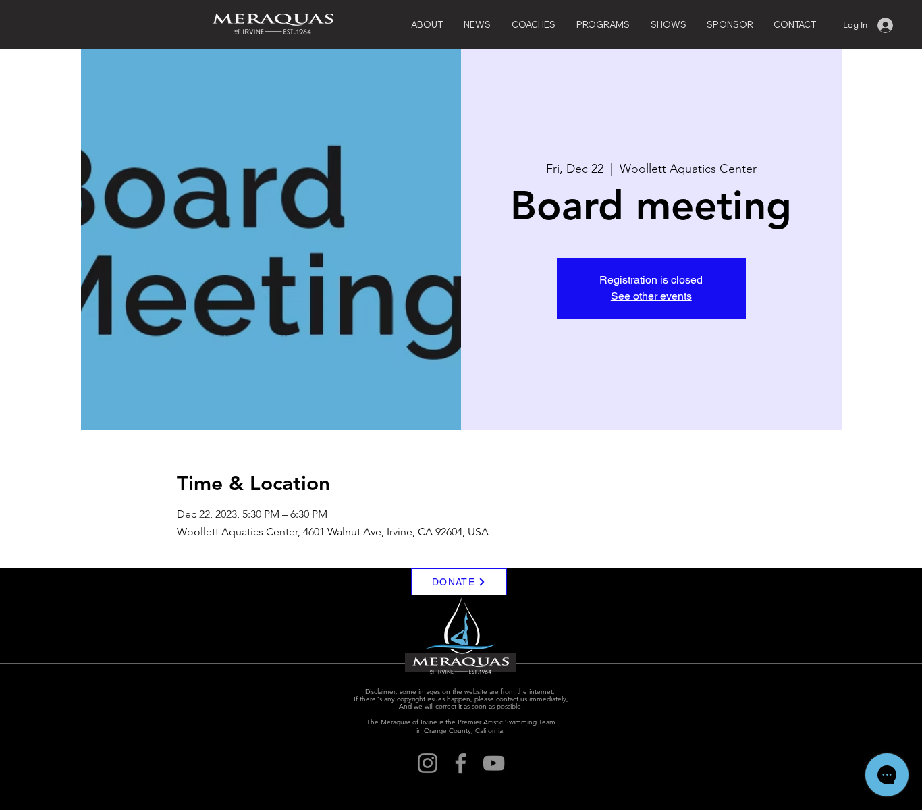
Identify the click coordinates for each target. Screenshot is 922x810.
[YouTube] (494, 763)
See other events (651, 296)
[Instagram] (427, 763)
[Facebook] (461, 763)
